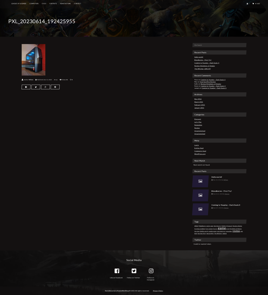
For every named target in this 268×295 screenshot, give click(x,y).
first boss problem (199, 228)
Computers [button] (34, 3)
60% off (196, 226)
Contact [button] (77, 3)
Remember (198, 125)
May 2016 (198, 99)
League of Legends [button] (18, 3)
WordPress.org (200, 154)
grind (227, 228)
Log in (196, 145)
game (222, 228)
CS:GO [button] (44, 3)
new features (221, 231)
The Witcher (218, 233)
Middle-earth (204, 231)
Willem (31, 79)
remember (229, 231)
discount (229, 226)
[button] (248, 4)
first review (209, 228)
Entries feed (199, 148)
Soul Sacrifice (202, 233)
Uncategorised (199, 131)
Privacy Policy (158, 291)
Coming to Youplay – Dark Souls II (206, 63)
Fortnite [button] (53, 3)
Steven (227, 194)
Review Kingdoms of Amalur (204, 66)
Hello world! (198, 57)
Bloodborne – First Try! (202, 60)
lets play (197, 231)
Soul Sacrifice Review (208, 82)
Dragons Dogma (237, 226)
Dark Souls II (217, 226)
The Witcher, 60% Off (202, 69)
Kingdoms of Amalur (236, 228)
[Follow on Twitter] (134, 271)
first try (215, 228)
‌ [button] (257, 3)
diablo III (224, 226)
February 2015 (199, 105)
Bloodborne (202, 226)
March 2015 (198, 102)
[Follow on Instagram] (151, 271)
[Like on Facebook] (117, 271)
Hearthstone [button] (65, 3)
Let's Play (198, 122)
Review (197, 128)
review (236, 230)
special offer (210, 233)
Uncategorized (199, 134)
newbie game (212, 231)
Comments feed (200, 151)
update (224, 233)
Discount (197, 119)
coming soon (209, 226)
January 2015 (199, 108)
